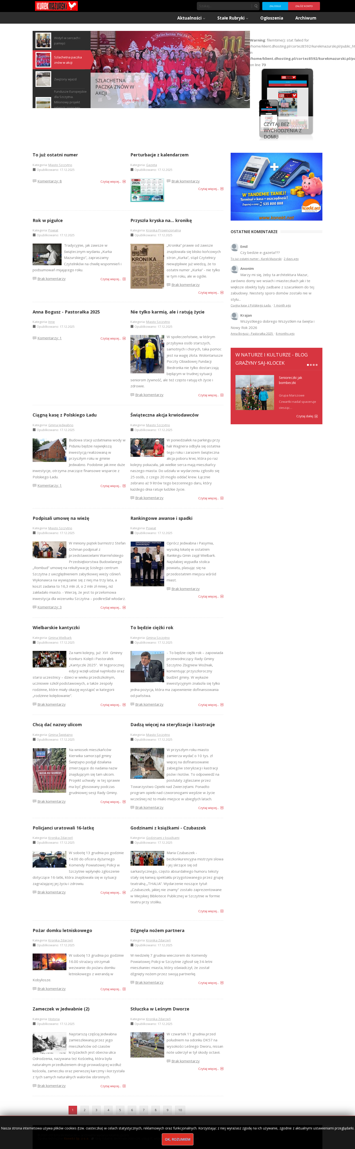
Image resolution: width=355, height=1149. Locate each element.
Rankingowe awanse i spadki (161, 518)
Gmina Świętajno (60, 734)
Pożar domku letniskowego (62, 930)
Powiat (53, 230)
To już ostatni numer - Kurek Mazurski (256, 259)
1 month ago (282, 305)
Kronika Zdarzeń (60, 838)
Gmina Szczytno (158, 637)
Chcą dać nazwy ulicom (57, 724)
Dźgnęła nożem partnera (157, 930)
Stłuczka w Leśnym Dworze (159, 1009)
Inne (51, 322)
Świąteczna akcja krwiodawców (164, 415)
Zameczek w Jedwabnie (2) (61, 1009)
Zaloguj (275, 6)
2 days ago (291, 259)
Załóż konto (304, 6)
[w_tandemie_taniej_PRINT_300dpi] (276, 186)
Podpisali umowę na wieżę (61, 518)
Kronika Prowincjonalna (163, 230)
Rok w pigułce (48, 220)
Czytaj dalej (130, 100)
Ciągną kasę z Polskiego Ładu (65, 415)
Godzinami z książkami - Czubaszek (168, 828)
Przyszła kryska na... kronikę (161, 220)
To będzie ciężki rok (151, 627)
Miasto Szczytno (60, 165)
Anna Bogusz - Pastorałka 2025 (66, 312)
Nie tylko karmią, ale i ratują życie (167, 312)
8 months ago (285, 334)
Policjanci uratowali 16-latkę (63, 828)
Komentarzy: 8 (49, 181)
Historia (54, 1019)
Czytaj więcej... (110, 181)
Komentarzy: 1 (49, 337)
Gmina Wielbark (60, 637)
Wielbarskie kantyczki (56, 627)
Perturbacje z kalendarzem (159, 155)
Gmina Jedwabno (60, 425)
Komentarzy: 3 (49, 607)
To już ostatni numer (55, 155)
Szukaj (256, 6)
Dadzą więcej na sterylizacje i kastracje (172, 724)
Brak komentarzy (185, 181)
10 (180, 1110)
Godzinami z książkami (162, 838)
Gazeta (151, 165)
